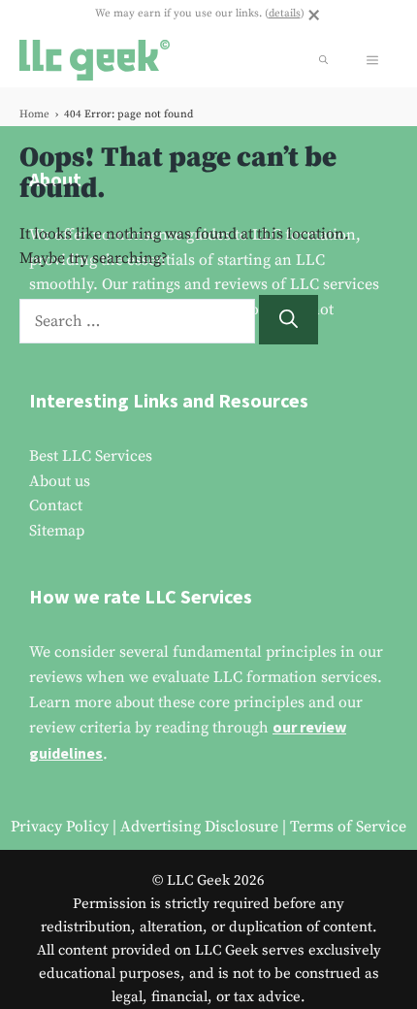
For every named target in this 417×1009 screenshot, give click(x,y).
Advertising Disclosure (199, 826)
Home (34, 114)
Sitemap (56, 530)
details (285, 13)
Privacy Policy (60, 826)
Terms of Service (348, 826)
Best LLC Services (90, 456)
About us (59, 481)
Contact (55, 505)
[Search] (288, 319)
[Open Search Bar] (323, 60)
